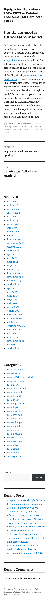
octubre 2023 (14, 280)
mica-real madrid (16, 441)
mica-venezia (14, 452)
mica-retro (13, 445)
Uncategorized (10, 127)
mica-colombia (15, 392)
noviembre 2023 (15, 277)
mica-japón (13, 407)
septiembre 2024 (16, 250)
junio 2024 (12, 261)
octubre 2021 (13, 344)
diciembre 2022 (15, 314)
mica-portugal (14, 433)
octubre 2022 (14, 322)
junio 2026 (12, 205)
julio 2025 (12, 216)
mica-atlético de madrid (20, 377)
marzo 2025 (13, 231)
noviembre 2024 (15, 243)
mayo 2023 (12, 299)
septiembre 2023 (16, 284)
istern (10, 124)
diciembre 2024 (15, 239)
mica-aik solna (15, 369)
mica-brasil (13, 384)
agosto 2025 (13, 212)
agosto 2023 (13, 288)
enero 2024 (13, 269)
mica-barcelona (15, 381)
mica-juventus (14, 411)
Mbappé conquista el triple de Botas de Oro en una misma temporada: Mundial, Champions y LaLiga (26, 504)
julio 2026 (12, 201)
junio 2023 (12, 295)
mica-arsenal (14, 373)
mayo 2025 (13, 224)
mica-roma (13, 448)
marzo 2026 (13, 209)
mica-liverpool (15, 415)
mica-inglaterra (15, 403)
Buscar (7, 472)
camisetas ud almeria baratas (17, 129)
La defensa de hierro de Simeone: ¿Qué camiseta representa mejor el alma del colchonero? (25, 538)
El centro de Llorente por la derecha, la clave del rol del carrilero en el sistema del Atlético (26, 527)
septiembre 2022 (16, 325)
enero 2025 (13, 235)
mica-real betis (15, 437)
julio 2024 (12, 258)
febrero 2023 (13, 310)
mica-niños (13, 430)
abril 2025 (12, 228)
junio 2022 (12, 337)
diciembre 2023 (15, 273)
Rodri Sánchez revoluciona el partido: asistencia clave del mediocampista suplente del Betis (25, 549)
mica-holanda (14, 396)
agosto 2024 (13, 254)
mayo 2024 (13, 265)
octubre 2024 (14, 246)
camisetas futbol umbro (30, 127)
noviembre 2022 (15, 318)
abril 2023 (12, 303)
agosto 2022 (13, 329)
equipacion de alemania (16, 60)
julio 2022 (12, 333)
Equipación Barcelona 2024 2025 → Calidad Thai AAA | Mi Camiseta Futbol (23, 15)
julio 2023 (12, 292)
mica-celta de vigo (17, 388)
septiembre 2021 (15, 348)
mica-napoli (13, 426)
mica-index (13, 399)
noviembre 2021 (15, 341)
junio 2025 (12, 220)
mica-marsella (14, 418)
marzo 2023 (13, 307)
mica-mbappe (14, 422)
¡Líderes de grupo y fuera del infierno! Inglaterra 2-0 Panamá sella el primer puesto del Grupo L (25, 515)
